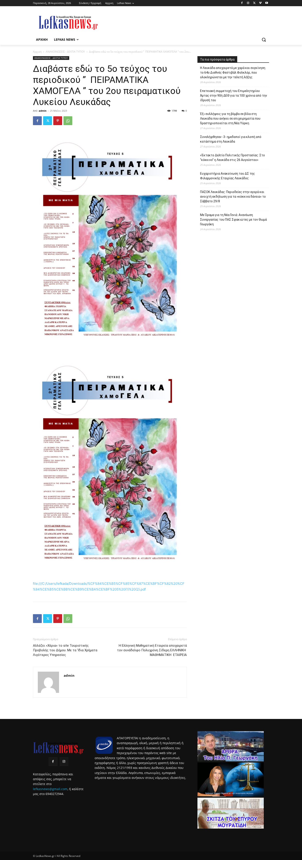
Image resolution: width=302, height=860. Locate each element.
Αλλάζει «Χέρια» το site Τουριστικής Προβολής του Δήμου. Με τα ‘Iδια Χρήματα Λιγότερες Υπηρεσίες (65, 650)
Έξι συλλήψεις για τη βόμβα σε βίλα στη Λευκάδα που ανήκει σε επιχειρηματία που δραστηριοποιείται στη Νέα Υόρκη (230, 118)
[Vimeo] (260, 3)
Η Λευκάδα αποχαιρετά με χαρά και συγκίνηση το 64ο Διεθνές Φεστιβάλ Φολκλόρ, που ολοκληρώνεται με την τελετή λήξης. (232, 72)
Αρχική (37, 52)
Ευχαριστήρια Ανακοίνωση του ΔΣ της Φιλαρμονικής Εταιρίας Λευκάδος (227, 176)
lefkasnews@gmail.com (50, 789)
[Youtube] (266, 3)
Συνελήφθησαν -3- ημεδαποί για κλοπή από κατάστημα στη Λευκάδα (230, 139)
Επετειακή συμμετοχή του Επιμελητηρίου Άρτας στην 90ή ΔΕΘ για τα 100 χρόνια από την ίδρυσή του (233, 95)
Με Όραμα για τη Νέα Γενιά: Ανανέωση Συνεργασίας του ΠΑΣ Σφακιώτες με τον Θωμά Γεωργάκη (233, 219)
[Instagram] (248, 3)
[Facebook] (242, 3)
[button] (263, 39)
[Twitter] (254, 3)
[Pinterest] (57, 120)
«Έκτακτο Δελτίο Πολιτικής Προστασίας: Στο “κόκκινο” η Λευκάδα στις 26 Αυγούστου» (232, 157)
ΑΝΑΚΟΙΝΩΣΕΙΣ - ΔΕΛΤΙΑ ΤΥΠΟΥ (65, 52)
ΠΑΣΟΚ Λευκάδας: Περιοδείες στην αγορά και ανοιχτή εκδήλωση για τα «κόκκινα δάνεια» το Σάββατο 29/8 (233, 196)
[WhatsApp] (67, 120)
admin (42, 110)
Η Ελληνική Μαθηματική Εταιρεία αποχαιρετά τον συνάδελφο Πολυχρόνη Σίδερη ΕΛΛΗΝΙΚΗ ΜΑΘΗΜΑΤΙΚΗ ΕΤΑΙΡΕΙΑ (152, 650)
